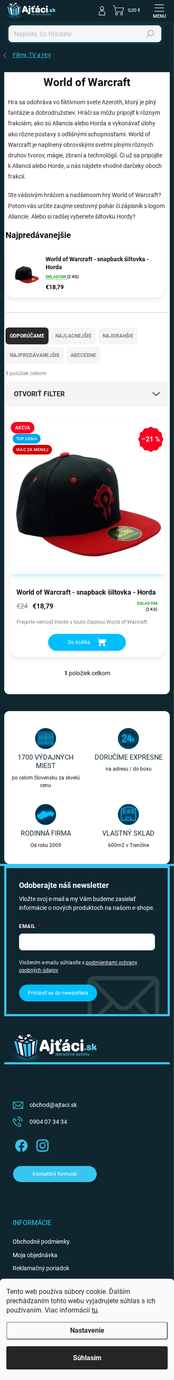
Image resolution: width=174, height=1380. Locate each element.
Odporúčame (27, 336)
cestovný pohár (94, 206)
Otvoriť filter (39, 394)
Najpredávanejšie (35, 355)
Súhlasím (87, 1358)
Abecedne (83, 355)
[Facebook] (20, 1144)
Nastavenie (87, 1330)
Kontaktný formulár (55, 1174)
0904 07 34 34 (48, 1121)
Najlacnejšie (73, 336)
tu (95, 1310)
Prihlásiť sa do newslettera (58, 993)
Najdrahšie (118, 336)
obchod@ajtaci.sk (53, 1104)
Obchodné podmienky (41, 1241)
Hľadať (150, 34)
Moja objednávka (35, 1255)
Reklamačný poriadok (41, 1268)
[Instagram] (41, 1144)
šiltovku (105, 216)
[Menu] (159, 10)
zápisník (132, 206)
